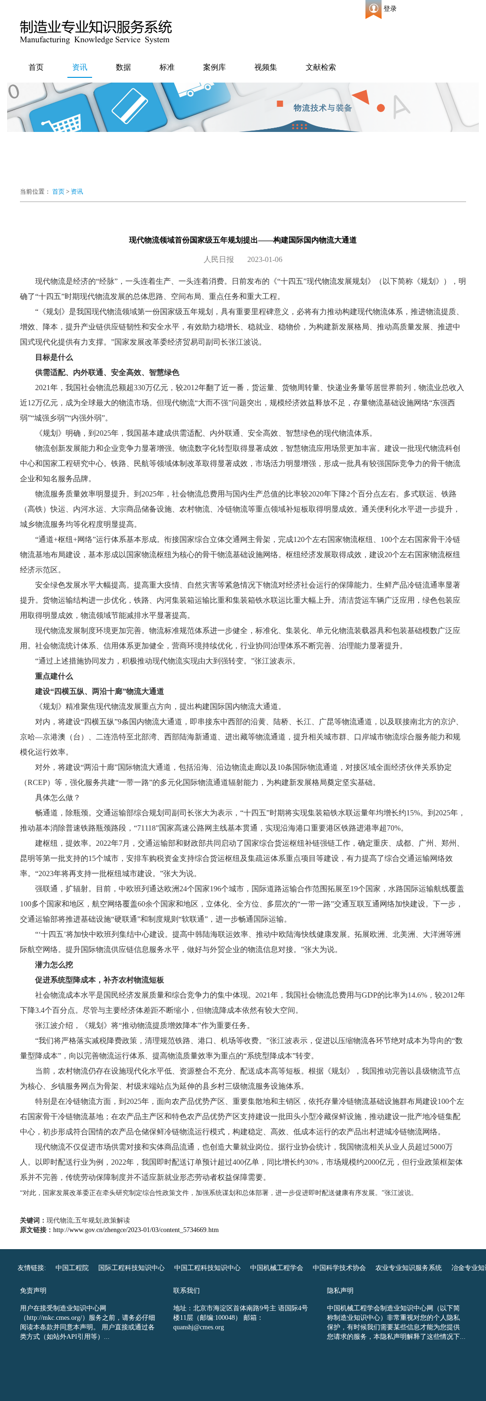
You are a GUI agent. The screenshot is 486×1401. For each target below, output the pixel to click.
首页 (36, 67)
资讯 (79, 67)
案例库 (214, 67)
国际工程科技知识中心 (131, 1267)
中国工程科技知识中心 (207, 1267)
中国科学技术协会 (339, 1267)
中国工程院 (72, 1267)
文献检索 (321, 67)
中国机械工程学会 (276, 1267)
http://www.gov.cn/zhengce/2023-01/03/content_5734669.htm (136, 1229)
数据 (123, 67)
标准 (167, 67)
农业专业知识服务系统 (408, 1267)
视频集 (265, 67)
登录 (390, 8)
